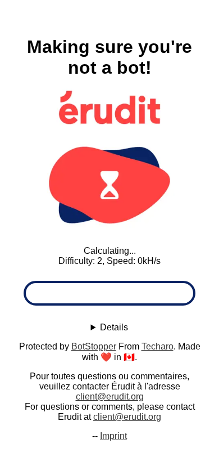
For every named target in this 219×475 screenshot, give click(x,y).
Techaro (158, 346)
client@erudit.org (110, 396)
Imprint (113, 436)
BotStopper (93, 346)
